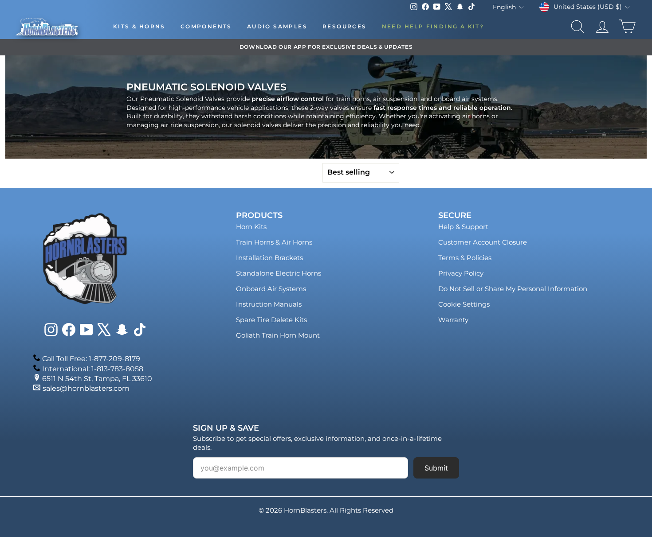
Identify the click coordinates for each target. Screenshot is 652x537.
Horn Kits (251, 226)
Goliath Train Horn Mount (278, 335)
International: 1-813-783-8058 (92, 369)
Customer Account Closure (482, 242)
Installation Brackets (269, 257)
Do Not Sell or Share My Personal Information (512, 288)
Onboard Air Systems (271, 288)
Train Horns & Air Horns (274, 242)
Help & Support (463, 226)
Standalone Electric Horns (278, 273)
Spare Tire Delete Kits (271, 319)
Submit (436, 467)
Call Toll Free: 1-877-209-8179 (91, 358)
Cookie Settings (464, 304)
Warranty (453, 319)
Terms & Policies (464, 257)
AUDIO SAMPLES (277, 26)
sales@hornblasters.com (86, 388)
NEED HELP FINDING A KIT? (433, 26)
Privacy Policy (460, 273)
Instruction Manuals (269, 304)
